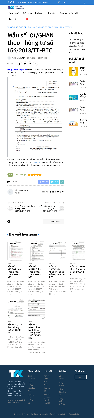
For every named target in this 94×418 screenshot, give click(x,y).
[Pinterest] (58, 192)
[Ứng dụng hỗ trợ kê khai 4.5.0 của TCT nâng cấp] (73, 97)
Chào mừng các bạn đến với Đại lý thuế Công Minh (32, 2)
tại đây (37, 162)
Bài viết (13, 244)
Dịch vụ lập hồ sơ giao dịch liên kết (47, 399)
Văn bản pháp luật (69, 13)
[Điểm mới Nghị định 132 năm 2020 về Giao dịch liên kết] (73, 123)
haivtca (21, 58)
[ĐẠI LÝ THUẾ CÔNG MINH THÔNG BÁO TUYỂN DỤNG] (73, 71)
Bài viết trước (17, 203)
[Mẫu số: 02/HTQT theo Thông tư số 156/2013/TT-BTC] (15, 251)
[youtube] (13, 2)
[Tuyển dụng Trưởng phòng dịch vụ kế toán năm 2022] (73, 84)
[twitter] (11, 2)
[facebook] (8, 2)
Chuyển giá (47, 389)
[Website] (53, 192)
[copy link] (35, 63)
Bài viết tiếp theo (53, 203)
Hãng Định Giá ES (62, 392)
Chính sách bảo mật (31, 388)
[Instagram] (60, 192)
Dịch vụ (39, 13)
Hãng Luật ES (62, 383)
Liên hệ (12, 19)
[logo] (16, 9)
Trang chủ (14, 13)
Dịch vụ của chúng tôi (31, 399)
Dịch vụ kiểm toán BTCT (47, 380)
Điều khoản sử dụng (31, 379)
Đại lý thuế (12, 69)
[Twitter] (55, 192)
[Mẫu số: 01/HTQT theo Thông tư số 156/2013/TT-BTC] (36, 251)
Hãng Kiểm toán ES (62, 401)
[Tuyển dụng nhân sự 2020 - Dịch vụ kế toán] (73, 110)
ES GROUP (62, 377)
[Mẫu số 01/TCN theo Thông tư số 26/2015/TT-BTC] (78, 251)
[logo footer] (16, 373)
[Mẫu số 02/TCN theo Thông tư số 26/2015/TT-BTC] (15, 309)
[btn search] (84, 3)
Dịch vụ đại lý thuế (78, 40)
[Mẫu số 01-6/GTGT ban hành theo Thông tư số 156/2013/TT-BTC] (36, 309)
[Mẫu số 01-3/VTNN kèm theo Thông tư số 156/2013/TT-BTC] (57, 251)
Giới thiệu (27, 13)
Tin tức (51, 13)
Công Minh (22, 69)
